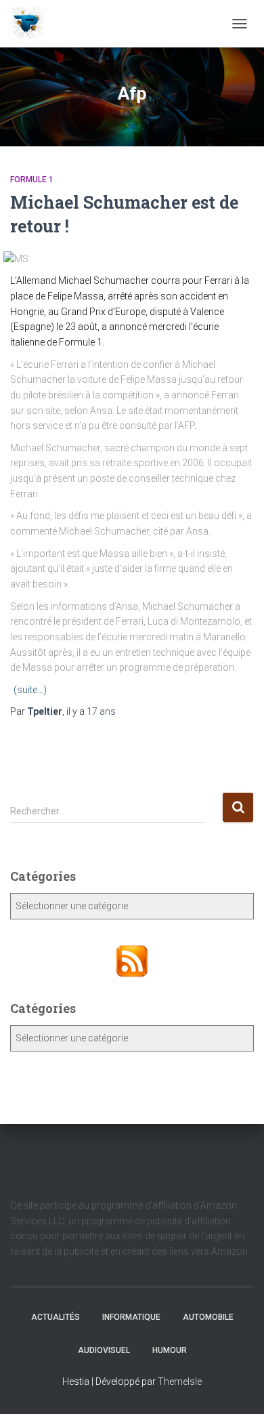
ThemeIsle (180, 1381)
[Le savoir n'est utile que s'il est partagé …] (32, 24)
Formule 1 (31, 179)
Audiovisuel (104, 1350)
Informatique (131, 1317)
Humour (169, 1350)
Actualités (55, 1317)
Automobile (208, 1317)
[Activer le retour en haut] (237, 1387)
